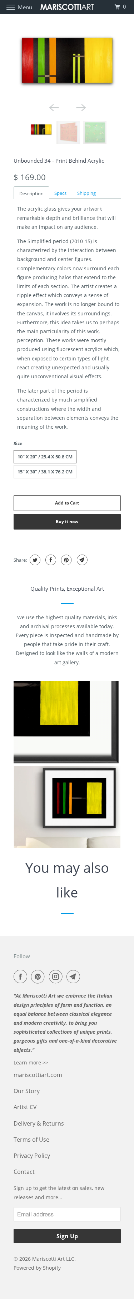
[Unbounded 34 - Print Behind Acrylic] (67, 60)
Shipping (86, 193)
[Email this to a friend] (81, 560)
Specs (60, 193)
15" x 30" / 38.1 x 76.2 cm (45, 471)
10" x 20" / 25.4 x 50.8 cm (45, 456)
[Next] (81, 107)
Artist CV (25, 1107)
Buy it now (67, 521)
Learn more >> (31, 1062)
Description (31, 193)
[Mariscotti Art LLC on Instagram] (57, 976)
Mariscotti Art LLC (53, 1258)
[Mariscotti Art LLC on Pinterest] (39, 976)
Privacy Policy (32, 1156)
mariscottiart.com (38, 1075)
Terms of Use (31, 1139)
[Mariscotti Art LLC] (67, 7)
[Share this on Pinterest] (65, 560)
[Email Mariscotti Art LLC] (74, 976)
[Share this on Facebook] (50, 560)
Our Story (27, 1091)
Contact (24, 1172)
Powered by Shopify (37, 1267)
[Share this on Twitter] (34, 560)
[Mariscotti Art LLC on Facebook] (22, 976)
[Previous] (53, 107)
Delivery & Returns (39, 1123)
